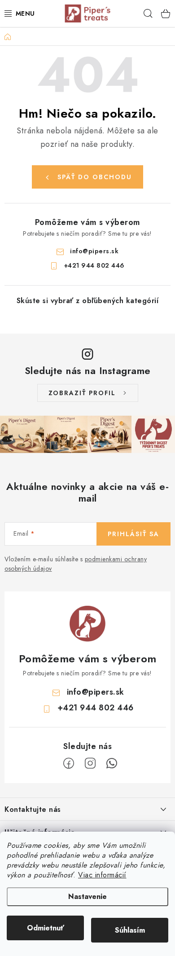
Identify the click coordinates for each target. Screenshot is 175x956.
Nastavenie (87, 896)
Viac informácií (102, 875)
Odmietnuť (45, 928)
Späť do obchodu (94, 176)
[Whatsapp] (111, 763)
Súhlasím (130, 930)
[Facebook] (68, 763)
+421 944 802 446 (94, 265)
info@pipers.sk (94, 251)
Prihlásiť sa (133, 533)
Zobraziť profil (82, 392)
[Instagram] (90, 763)
